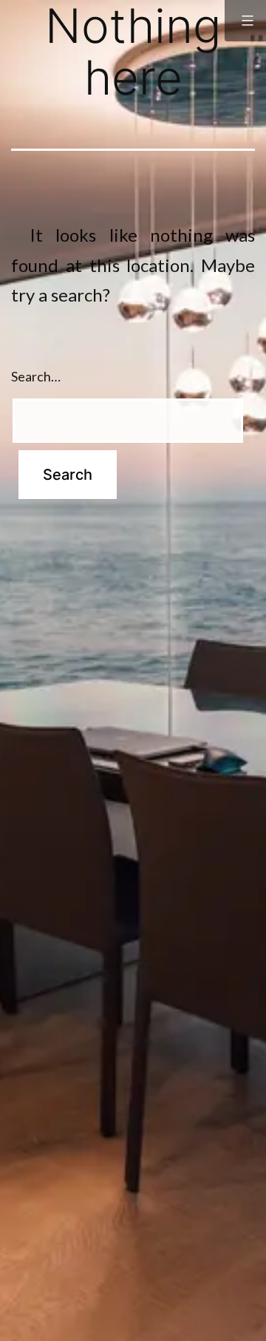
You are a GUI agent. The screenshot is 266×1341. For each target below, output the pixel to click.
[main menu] (245, 20)
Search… (36, 376)
